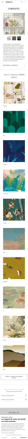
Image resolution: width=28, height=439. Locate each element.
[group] (9, 38)
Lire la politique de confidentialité (7, 432)
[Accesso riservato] (21, 2)
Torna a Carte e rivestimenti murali (14, 377)
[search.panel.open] (25, 2)
